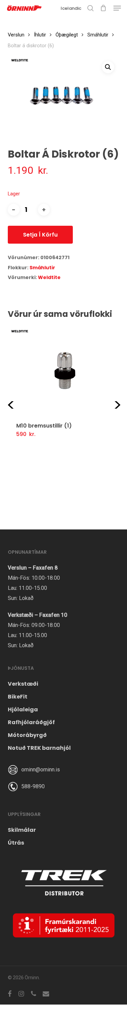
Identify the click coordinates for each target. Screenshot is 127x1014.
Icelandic (71, 8)
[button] (117, 8)
